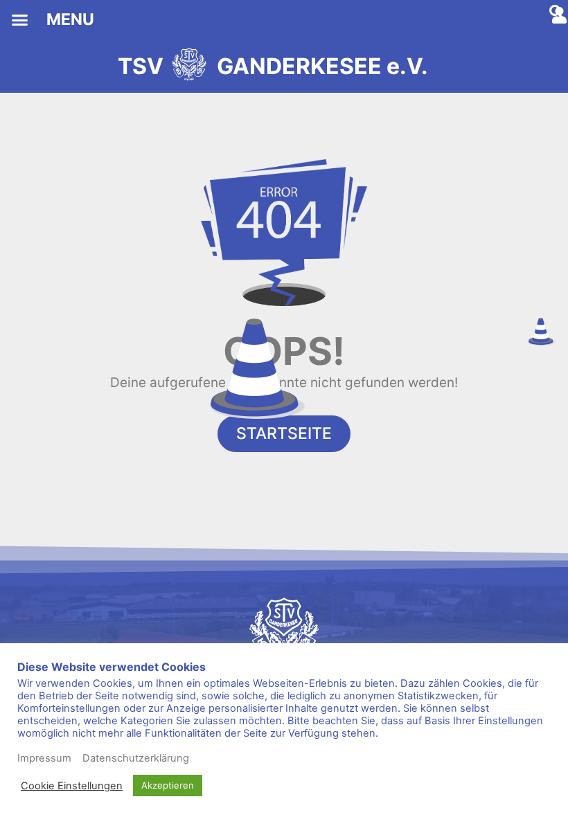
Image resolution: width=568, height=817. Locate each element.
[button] (20, 20)
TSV (140, 66)
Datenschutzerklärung (135, 758)
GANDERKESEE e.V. (322, 66)
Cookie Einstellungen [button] (72, 786)
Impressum (44, 758)
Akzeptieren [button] (167, 785)
